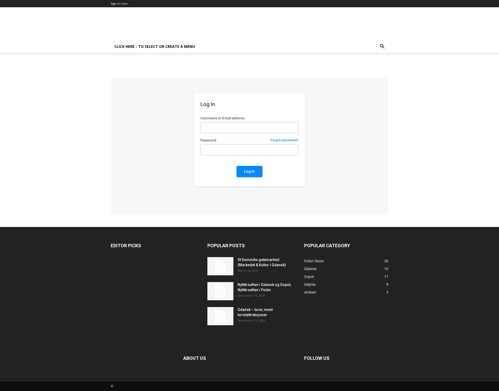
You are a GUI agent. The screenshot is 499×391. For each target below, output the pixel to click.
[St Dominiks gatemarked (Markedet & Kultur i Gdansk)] (220, 266)
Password (249, 140)
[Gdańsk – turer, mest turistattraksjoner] (220, 316)
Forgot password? (285, 140)
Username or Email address (222, 118)
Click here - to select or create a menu (154, 46)
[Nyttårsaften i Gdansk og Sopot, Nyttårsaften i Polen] (220, 291)
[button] (382, 46)
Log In (249, 171)
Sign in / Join (119, 3)
